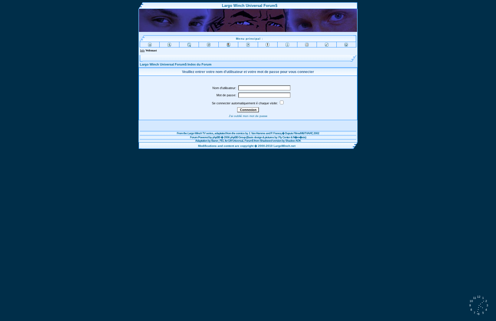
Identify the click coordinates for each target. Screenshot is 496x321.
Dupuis (289, 133)
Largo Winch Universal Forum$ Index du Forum (176, 64)
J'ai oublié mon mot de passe (248, 116)
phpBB (216, 137)
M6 (302, 133)
